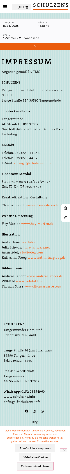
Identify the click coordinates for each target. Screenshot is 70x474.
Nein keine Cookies (36, 457)
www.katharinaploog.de (47, 258)
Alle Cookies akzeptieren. (36, 448)
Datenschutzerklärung (35, 466)
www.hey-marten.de (37, 224)
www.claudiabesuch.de (44, 205)
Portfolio (28, 242)
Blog (35, 422)
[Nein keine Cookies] (63, 450)
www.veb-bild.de (29, 281)
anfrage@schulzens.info (32, 163)
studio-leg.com (31, 252)
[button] (5, 6)
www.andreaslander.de (45, 276)
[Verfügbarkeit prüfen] (35, 46)
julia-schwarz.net (36, 247)
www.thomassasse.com (42, 286)
